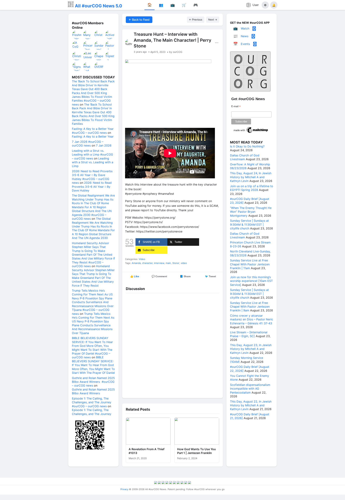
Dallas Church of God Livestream (244, 157)
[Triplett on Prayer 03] (110, 55)
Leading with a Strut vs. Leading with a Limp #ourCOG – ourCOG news (92, 154)
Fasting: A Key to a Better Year (93, 136)
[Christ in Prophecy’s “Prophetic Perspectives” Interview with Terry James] (99, 34)
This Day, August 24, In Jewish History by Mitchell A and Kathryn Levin (250, 177)
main (168, 263)
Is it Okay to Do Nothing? (247, 146)
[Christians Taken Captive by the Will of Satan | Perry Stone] (77, 55)
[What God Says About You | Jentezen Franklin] (88, 66)
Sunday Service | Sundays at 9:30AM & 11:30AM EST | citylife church (249, 224)
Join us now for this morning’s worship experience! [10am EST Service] (251, 281)
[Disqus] (172, 345)
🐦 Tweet (210, 276)
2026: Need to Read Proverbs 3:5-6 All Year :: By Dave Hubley (92, 186)
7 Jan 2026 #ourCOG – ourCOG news (87, 143)
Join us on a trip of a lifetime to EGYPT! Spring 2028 (251, 188)
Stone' (175, 263)
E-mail (236, 106)
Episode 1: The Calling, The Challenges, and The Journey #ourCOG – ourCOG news (91, 402)
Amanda (136, 263)
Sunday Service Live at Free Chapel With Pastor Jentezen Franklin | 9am (250, 306)
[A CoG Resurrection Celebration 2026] (77, 45)
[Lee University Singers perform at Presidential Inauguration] (88, 55)
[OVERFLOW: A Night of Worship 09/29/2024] (99, 66)
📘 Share (185, 276)
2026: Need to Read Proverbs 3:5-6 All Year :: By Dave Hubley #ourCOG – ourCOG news (92, 176)
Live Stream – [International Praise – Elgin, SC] (248, 334)
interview (159, 263)
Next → (212, 19)
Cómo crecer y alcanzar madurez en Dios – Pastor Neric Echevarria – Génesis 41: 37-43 (251, 319)
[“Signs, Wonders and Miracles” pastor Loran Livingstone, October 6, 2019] (77, 66)
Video (142, 259)
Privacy (124, 489)
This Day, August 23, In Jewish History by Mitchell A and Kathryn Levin (251, 349)
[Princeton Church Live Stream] (88, 45)
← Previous (195, 19)
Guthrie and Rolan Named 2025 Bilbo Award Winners (93, 391)
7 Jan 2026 (103, 145)
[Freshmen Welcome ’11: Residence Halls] (77, 34)
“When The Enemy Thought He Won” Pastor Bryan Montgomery (251, 211)
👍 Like (134, 276)
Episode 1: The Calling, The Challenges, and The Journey (91, 411)
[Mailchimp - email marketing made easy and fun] (251, 132)
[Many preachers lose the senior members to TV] (88, 34)
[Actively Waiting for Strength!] (110, 34)
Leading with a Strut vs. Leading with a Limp (92, 162)
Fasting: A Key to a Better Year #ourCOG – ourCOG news (93, 130)
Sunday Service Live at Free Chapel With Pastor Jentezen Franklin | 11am (250, 264)
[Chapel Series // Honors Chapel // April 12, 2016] (99, 55)
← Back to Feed (139, 19)
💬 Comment (159, 276)
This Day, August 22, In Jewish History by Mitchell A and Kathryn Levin (251, 405)
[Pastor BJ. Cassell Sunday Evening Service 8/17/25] (110, 45)
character (147, 263)
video (184, 263)
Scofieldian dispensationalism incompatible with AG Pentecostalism (250, 388)
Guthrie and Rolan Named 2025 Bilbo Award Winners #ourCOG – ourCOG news (93, 381)
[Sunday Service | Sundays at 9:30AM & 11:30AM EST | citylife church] (99, 45)
